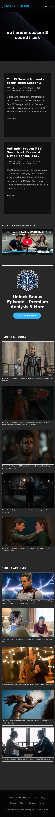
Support (32, 803)
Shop (22, 803)
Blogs (39, 88)
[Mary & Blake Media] (16, 6)
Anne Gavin (28, 88)
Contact (43, 803)
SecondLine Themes (40, 809)
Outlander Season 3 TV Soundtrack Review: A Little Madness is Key (24, 152)
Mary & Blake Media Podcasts (22, 797)
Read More (12, 119)
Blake (29, 161)
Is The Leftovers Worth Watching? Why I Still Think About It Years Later (27, 685)
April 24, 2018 (12, 88)
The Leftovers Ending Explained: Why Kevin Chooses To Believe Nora (27, 759)
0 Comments (31, 91)
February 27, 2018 (14, 161)
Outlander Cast (14, 91)
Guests (13, 803)
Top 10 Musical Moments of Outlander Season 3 (25, 81)
